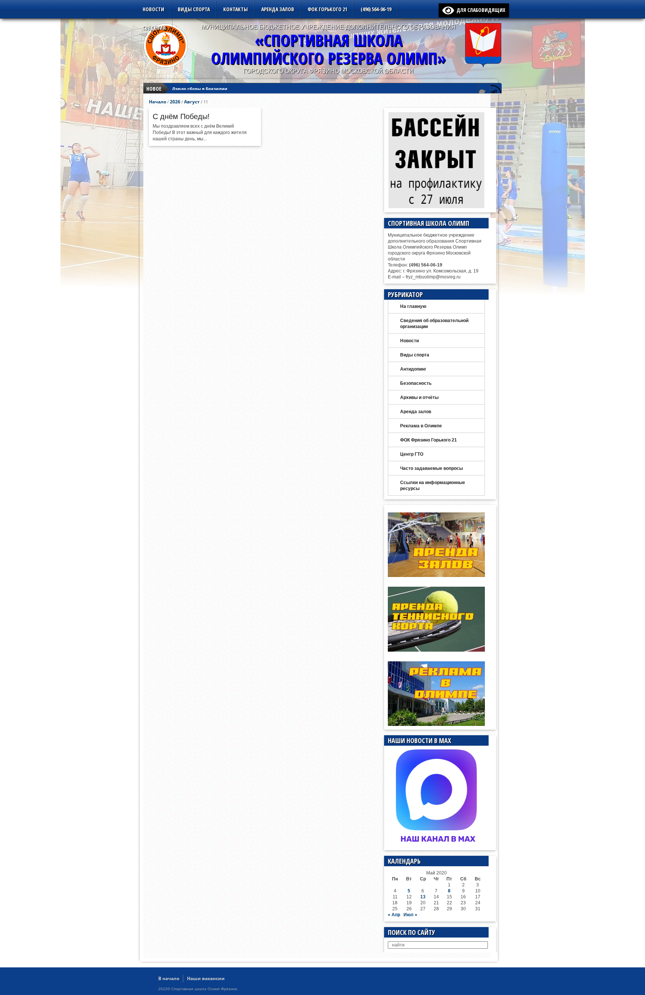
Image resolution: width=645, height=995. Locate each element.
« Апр (394, 914)
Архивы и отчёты (419, 397)
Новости (153, 9)
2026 (175, 102)
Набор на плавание (193, 86)
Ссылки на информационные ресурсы (432, 485)
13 (423, 896)
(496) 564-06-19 (376, 9)
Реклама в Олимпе (421, 425)
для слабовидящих (479, 9)
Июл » (410, 914)
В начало (168, 978)
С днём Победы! (181, 116)
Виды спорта (194, 9)
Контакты (235, 9)
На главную (413, 306)
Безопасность (415, 383)
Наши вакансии (206, 978)
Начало (157, 102)
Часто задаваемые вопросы (431, 468)
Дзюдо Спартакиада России (202, 93)
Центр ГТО (411, 454)
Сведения (154, 27)
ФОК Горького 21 (327, 9)
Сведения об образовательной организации (434, 323)
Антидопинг (413, 369)
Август (192, 102)
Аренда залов (277, 9)
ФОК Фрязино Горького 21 (428, 440)
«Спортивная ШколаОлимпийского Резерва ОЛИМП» (328, 49)
